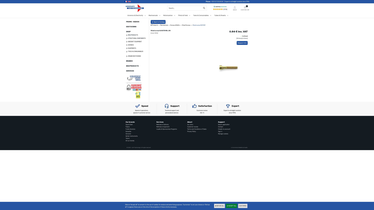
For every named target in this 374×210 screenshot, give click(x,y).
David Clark (129, 124)
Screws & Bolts (175, 25)
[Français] (126, 1)
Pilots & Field (183, 15)
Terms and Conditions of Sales (196, 129)
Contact (220, 127)
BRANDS (129, 61)
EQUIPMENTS (132, 48)
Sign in (220, 131)
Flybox (128, 127)
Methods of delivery (162, 124)
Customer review (192, 127)
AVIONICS (131, 45)
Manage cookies (223, 134)
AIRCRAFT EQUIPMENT (135, 41)
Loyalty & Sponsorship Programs (166, 129)
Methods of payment (162, 127)
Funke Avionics (130, 129)
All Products (154, 25)
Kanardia (128, 131)
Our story (190, 124)
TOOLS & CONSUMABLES (135, 51)
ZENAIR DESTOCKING (134, 56)
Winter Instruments (132, 136)
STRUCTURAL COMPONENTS (137, 38)
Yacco (128, 138)
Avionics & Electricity (135, 15)
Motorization (168, 15)
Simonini (128, 134)
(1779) (225, 9)
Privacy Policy (191, 131)
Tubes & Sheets (220, 15)
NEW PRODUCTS (133, 35)
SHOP (128, 32)
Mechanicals (153, 15)
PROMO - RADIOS (132, 22)
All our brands (130, 141)
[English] (132, 1)
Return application (223, 124)
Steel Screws (186, 25)
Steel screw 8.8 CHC (199, 25)
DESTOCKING (131, 27)
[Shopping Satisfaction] (220, 7)
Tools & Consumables (201, 15)
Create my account (224, 129)
